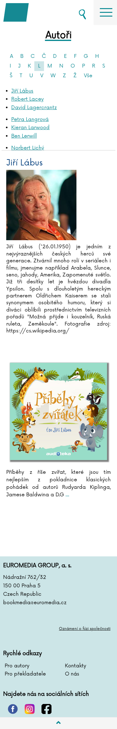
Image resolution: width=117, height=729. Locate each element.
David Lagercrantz (34, 107)
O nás (72, 674)
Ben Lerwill (24, 136)
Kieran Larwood (30, 127)
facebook (46, 709)
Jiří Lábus (22, 91)
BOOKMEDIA (34, 12)
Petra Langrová (30, 119)
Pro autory (17, 666)
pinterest (13, 709)
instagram (30, 709)
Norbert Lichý (27, 148)
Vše (88, 76)
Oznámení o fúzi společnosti (84, 628)
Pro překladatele (25, 674)
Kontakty (75, 666)
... (66, 495)
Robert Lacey (27, 99)
